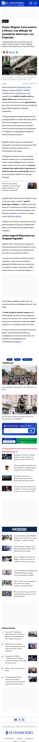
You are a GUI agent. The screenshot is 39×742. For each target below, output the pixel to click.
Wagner (18, 342)
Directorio (20, 738)
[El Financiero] (13, 3)
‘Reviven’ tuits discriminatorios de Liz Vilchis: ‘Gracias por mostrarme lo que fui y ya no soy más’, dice (25, 489)
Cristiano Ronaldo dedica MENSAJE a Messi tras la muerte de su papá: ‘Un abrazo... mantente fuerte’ (25, 538)
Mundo (5, 21)
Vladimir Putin (27, 359)
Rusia (9, 359)
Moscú (17, 359)
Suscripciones (29, 738)
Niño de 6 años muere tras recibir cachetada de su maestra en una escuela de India (25, 594)
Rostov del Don (15, 216)
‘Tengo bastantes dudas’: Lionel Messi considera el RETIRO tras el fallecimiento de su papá (25, 549)
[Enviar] (31, 431)
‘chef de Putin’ (21, 93)
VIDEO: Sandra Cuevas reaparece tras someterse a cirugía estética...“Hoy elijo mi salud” (25, 584)
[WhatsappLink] (19, 441)
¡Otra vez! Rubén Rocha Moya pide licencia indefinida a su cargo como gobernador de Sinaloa (25, 573)
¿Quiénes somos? (9, 738)
